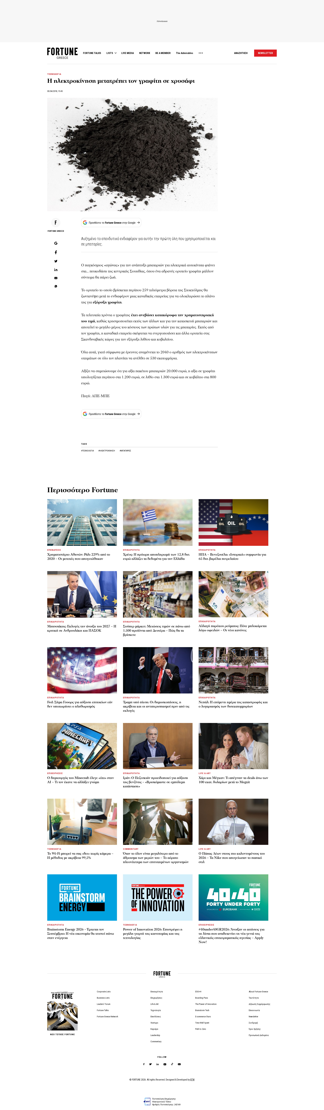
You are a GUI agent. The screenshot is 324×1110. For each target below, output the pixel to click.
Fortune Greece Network (107, 1016)
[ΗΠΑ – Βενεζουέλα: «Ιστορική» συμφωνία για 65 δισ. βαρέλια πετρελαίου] (233, 522)
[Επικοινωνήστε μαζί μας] (179, 1064)
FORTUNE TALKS (92, 53)
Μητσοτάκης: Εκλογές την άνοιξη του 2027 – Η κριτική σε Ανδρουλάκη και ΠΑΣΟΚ (81, 628)
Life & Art (155, 1004)
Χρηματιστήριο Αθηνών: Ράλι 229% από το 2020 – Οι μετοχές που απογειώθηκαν (78, 556)
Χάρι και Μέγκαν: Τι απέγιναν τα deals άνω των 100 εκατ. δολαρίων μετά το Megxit (233, 780)
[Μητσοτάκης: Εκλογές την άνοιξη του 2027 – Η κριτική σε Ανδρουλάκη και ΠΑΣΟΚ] (82, 594)
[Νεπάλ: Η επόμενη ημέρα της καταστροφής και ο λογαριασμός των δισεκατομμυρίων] (233, 670)
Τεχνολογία (156, 1010)
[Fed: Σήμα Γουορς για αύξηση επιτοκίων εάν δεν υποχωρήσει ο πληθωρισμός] (82, 670)
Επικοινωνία (254, 1010)
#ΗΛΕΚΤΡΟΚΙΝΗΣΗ (106, 450)
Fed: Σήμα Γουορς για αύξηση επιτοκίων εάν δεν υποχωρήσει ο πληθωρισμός (80, 704)
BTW (192, 1079)
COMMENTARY (130, 849)
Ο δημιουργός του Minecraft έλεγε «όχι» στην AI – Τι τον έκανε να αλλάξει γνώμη (80, 780)
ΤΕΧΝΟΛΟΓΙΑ (54, 74)
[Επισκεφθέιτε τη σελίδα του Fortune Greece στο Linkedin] (157, 1064)
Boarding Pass (201, 998)
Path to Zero (200, 1029)
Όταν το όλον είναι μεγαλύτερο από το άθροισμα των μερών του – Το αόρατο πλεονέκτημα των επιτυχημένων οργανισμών (156, 857)
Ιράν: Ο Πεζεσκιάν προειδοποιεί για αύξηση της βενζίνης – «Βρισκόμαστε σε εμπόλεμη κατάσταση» (155, 782)
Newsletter (253, 1016)
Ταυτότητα (254, 998)
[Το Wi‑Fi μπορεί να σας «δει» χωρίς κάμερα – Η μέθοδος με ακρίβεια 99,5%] (82, 822)
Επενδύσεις (156, 1016)
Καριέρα (154, 1029)
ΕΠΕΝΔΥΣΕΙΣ (54, 550)
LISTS (109, 53)
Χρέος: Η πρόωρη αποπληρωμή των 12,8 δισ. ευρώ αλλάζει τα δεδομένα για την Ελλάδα (156, 556)
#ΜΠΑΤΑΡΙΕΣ (125, 450)
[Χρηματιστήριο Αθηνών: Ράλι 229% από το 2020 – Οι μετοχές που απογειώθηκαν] (82, 522)
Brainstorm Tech (202, 1010)
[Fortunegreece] (62, 57)
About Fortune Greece (258, 991)
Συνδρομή (253, 1023)
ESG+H (198, 991)
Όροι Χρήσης (255, 1029)
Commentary (156, 1041)
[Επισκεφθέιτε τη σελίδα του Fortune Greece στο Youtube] (164, 1064)
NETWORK (144, 53)
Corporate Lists (104, 991)
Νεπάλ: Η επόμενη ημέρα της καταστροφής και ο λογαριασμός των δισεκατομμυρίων (233, 704)
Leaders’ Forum (103, 1004)
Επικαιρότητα (157, 991)
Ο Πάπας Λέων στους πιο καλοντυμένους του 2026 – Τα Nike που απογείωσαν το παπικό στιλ (232, 857)
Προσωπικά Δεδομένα (259, 1035)
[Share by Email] (55, 278)
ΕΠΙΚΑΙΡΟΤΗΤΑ (131, 550)
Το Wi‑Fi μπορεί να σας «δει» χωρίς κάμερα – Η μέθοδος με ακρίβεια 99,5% (80, 855)
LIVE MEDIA (127, 53)
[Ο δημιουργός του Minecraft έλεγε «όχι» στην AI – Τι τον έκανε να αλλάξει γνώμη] (82, 746)
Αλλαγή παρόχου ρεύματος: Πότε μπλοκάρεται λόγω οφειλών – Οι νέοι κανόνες (233, 628)
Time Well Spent (202, 1023)
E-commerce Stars (203, 1016)
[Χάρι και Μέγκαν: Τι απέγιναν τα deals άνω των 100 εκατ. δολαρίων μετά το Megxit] (233, 746)
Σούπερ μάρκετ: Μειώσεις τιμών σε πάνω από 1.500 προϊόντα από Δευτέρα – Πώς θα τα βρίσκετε (156, 630)
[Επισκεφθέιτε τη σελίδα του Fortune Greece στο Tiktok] (172, 1064)
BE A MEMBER (163, 53)
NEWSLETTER (265, 53)
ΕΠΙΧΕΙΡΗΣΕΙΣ (55, 773)
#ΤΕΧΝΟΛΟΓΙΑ (87, 450)
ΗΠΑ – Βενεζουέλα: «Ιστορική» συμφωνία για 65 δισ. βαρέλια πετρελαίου (232, 556)
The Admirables (184, 53)
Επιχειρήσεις (156, 998)
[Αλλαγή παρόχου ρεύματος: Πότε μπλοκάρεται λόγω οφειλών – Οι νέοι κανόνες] (233, 594)
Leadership (155, 1035)
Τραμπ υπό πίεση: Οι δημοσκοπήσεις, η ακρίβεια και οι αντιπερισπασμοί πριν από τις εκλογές (156, 706)
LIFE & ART (205, 773)
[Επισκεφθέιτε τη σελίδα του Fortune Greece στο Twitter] (150, 1064)
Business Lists (103, 998)
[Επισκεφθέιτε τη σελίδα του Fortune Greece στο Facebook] (143, 1064)
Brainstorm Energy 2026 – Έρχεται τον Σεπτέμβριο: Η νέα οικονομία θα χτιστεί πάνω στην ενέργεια (80, 933)
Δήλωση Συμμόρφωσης (259, 1004)
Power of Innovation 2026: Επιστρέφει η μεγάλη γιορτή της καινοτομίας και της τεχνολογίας (152, 933)
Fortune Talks (103, 1010)
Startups (154, 1023)
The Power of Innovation (206, 1004)
